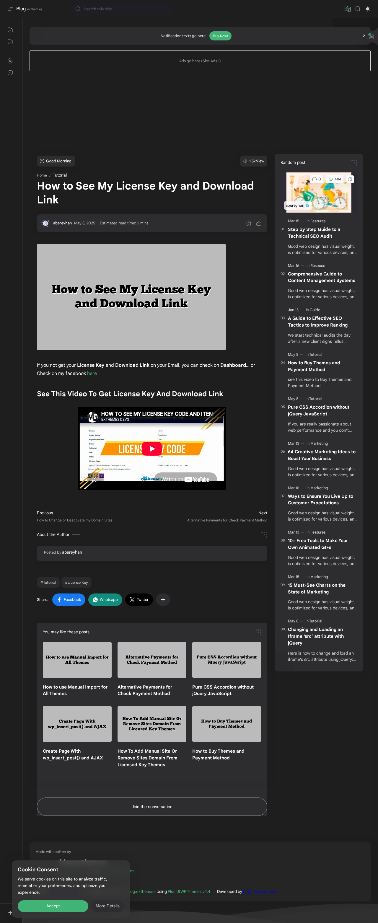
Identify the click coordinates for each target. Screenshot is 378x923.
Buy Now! (220, 36)
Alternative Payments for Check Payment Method (145, 690)
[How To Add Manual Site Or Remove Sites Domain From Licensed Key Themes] (152, 724)
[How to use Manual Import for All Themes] (77, 660)
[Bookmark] (357, 8)
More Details (108, 899)
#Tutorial (48, 582)
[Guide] (315, 310)
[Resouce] (318, 265)
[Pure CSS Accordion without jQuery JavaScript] (226, 660)
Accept (53, 899)
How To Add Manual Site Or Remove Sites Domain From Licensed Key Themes (147, 757)
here (92, 373)
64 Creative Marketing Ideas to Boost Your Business (322, 455)
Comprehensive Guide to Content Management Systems (321, 277)
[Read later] (248, 223)
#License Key (76, 582)
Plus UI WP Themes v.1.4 (189, 891)
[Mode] (367, 8)
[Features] (318, 221)
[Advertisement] (200, 112)
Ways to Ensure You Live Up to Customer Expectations (320, 499)
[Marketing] (319, 443)
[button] (68, 599)
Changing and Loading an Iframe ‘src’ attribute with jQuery (316, 636)
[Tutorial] (316, 354)
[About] (10, 61)
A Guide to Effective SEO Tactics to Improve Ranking (318, 321)
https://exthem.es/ (259, 891)
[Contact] (10, 73)
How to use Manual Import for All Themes (75, 690)
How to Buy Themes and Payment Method (218, 754)
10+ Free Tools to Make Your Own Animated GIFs (318, 544)
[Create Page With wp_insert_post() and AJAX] (77, 724)
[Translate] (347, 8)
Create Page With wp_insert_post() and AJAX (73, 754)
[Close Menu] (364, 35)
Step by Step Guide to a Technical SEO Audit (314, 232)
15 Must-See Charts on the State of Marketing (317, 588)
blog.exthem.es (141, 891)
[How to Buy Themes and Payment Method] (226, 724)
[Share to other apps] (163, 599)
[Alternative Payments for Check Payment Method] (152, 660)
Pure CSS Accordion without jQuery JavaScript (223, 690)
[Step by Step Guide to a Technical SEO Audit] (319, 192)
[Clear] (168, 9)
